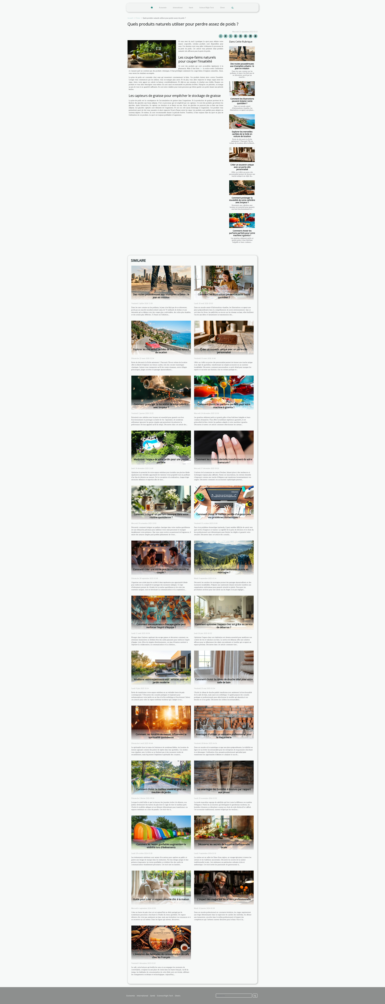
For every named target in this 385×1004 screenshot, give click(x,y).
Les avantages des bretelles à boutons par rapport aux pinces (224, 791)
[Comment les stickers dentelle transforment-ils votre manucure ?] (224, 447)
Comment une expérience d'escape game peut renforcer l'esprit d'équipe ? (161, 626)
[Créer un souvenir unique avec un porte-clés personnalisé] (242, 154)
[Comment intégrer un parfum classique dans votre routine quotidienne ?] (161, 502)
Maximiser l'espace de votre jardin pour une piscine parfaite (161, 461)
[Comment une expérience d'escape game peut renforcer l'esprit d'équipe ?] (161, 612)
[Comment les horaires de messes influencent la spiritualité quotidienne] (161, 722)
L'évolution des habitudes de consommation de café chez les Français (161, 956)
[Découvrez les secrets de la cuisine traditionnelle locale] (224, 832)
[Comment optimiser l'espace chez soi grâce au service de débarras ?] (224, 612)
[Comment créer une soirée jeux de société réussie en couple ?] (161, 557)
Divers (222, 7)
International (177, 7)
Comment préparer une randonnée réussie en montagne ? (223, 571)
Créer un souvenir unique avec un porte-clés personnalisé (242, 167)
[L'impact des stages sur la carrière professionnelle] (224, 887)
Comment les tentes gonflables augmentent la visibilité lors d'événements (161, 846)
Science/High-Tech (206, 7)
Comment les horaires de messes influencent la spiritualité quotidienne (161, 736)
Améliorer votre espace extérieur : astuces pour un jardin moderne (161, 681)
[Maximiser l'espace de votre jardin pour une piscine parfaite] (161, 447)
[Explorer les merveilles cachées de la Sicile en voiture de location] (242, 121)
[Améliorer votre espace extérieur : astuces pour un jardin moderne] (161, 667)
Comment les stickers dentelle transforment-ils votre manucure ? (224, 461)
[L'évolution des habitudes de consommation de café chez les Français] (161, 942)
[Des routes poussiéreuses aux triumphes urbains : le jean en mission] (242, 53)
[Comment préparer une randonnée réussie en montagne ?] (224, 557)
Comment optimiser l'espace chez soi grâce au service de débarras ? (224, 626)
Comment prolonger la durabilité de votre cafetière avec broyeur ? (242, 200)
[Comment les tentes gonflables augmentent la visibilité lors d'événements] (161, 832)
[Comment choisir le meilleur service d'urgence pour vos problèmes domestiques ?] (224, 502)
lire (201, 68)
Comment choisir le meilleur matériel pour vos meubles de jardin (161, 791)
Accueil (130, 18)
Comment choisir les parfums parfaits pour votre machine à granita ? (242, 233)
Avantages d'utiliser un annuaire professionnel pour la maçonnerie (224, 736)
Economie (162, 7)
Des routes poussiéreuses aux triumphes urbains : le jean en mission (242, 66)
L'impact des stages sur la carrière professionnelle (224, 899)
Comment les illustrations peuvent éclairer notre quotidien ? (242, 101)
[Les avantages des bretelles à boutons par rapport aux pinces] (224, 777)
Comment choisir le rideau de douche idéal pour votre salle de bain (224, 681)
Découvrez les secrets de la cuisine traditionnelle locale (224, 846)
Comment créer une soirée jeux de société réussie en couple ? (161, 571)
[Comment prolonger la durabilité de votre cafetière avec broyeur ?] (242, 187)
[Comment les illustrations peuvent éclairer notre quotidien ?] (242, 88)
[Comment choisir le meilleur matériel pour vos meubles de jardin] (161, 777)
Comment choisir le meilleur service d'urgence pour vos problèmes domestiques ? (223, 516)
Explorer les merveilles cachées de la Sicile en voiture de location (242, 134)
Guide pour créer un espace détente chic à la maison (161, 899)
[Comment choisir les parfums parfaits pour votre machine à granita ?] (242, 220)
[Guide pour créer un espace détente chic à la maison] (161, 887)
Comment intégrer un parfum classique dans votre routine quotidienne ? (161, 516)
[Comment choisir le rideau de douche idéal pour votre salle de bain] (224, 667)
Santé (191, 7)
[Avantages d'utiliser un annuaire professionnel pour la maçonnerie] (224, 722)
